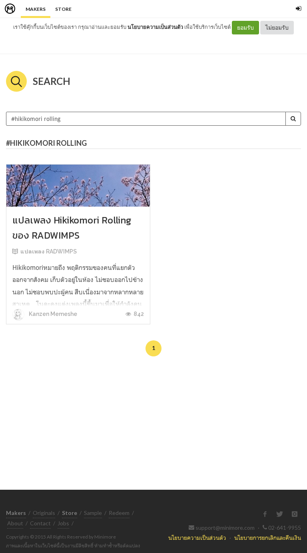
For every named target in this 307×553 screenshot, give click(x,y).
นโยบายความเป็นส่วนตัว (155, 27)
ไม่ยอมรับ (277, 27)
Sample (93, 512)
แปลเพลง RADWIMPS (48, 251)
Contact (40, 523)
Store (63, 9)
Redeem (119, 512)
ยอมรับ (245, 27)
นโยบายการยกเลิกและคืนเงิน (267, 537)
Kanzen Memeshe (52, 314)
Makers (36, 9)
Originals (44, 512)
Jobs (63, 523)
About (15, 523)
